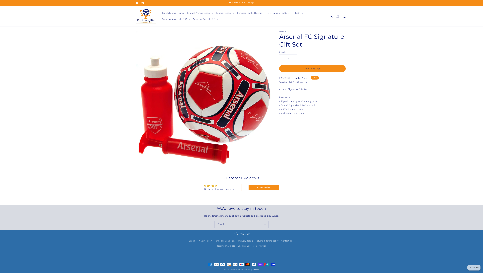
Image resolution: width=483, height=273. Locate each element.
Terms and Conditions (225, 240)
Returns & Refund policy (267, 240)
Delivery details (245, 240)
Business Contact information (252, 245)
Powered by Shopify (251, 269)
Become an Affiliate (226, 245)
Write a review (263, 187)
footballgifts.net (237, 269)
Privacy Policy (205, 240)
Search (192, 240)
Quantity (283, 52)
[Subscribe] (265, 224)
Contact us (286, 240)
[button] (200, 13)
